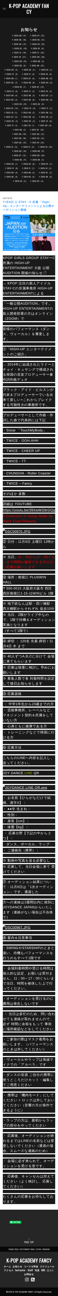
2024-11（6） (30, 74)
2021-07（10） (38, 129)
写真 (37, 1270)
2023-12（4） (12, 91)
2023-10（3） (47, 91)
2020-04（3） (38, 159)
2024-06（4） (47, 78)
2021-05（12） (39, 134)
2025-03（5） (12, 69)
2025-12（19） (21, 52)
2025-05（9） (20, 65)
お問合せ (29, 1274)
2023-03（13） (21, 104)
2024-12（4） (12, 74)
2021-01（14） (38, 142)
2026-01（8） (39, 48)
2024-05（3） (12, 82)
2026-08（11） (20, 35)
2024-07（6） (29, 78)
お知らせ (17, 1266)
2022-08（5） (47, 112)
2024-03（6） (47, 82)
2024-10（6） (47, 74)
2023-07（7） (47, 95)
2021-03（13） (39, 138)
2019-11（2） (30, 168)
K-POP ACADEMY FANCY (29, 9)
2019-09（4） (12, 172)
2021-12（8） (47, 121)
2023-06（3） (12, 99)
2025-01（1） (47, 69)
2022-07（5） (12, 116)
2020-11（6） (29, 146)
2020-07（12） (20, 155)
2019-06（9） (12, 176)
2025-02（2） (30, 69)
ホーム (7, 1266)
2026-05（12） (39, 39)
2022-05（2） (47, 116)
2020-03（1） (12, 163)
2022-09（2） (29, 112)
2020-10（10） (47, 146)
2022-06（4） (29, 116)
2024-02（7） (20, 86)
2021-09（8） (46, 125)
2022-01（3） (30, 121)
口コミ (50, 1270)
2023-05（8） (29, 99)
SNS (43, 1270)
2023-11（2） (30, 91)
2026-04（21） (21, 44)
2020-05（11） (21, 159)
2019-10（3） (46, 168)
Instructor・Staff (24, 1270)
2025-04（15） (38, 65)
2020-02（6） (29, 163)
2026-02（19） (21, 48)
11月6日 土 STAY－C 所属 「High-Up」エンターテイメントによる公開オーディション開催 (28, 205)
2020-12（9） (12, 146)
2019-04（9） (47, 176)
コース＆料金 (31, 1266)
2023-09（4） (12, 95)
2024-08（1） (12, 78)
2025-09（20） (39, 56)
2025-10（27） (20, 56)
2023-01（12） (13, 108)
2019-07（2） (47, 172)
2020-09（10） (21, 151)
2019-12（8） (13, 168)
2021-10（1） (30, 125)
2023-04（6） (47, 99)
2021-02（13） (21, 142)
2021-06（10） (21, 134)
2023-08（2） (29, 95)
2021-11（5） (13, 125)
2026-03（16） (39, 44)
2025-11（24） (39, 52)
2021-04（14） (21, 138)
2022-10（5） (12, 112)
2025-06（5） (39, 61)
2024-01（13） (38, 86)
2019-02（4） (38, 181)
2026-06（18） (21, 39)
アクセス (9, 1270)
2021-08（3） (20, 129)
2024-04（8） (29, 82)
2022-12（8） (30, 108)
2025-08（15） (21, 61)
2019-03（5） (21, 181)
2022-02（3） (12, 121)
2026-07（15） (39, 35)
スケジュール (47, 1266)
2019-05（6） (30, 176)
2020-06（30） (39, 155)
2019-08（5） (30, 172)
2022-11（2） (47, 108)
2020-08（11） (39, 151)
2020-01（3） (47, 163)
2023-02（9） (39, 104)
